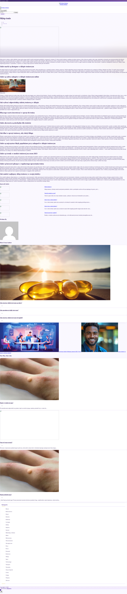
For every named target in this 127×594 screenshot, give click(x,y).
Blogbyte (9, 588)
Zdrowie (8, 580)
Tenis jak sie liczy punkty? (50, 212)
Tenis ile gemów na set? (50, 193)
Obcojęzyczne (9, 543)
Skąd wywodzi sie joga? (6, 403)
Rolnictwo (8, 554)
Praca (7, 546)
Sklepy (7, 556)
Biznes (7, 509)
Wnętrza (8, 577)
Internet (7, 530)
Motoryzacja (8, 538)
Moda (7, 535)
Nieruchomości (9, 540)
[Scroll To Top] (0, 590)
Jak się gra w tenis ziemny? (50, 199)
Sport (2, 14)
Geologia (8, 522)
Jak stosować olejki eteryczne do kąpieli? (11, 318)
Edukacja (8, 519)
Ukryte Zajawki (9, 569)
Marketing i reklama (10, 532)
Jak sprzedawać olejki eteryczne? (9, 310)
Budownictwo (9, 511)
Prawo (7, 548)
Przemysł (8, 551)
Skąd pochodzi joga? (6, 495)
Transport (8, 564)
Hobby (7, 524)
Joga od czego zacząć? (6, 442)
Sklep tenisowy (48, 186)
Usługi (7, 575)
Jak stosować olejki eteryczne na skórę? (11, 303)
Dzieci (7, 514)
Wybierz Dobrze (63, 4)
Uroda (7, 572)
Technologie (8, 561)
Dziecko (8, 516)
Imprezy (8, 527)
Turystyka (8, 567)
